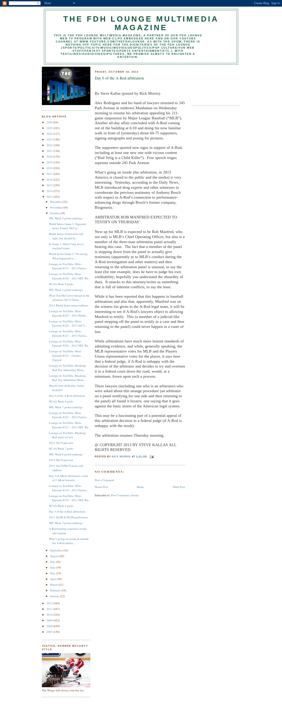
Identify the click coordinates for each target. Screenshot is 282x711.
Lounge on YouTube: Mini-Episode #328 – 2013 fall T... (68, 323)
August (54, 556)
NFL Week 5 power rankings (66, 523)
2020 (49, 157)
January (55, 596)
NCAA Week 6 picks (61, 506)
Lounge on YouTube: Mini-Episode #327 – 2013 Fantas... (68, 333)
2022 (49, 145)
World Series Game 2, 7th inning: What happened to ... (68, 256)
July (53, 562)
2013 (49, 197)
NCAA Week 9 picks (61, 284)
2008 (49, 626)
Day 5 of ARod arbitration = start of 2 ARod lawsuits (68, 478)
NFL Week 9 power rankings (66, 218)
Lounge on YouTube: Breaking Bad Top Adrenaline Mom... (67, 368)
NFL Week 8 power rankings (66, 290)
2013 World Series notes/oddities (68, 305)
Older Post (179, 487)
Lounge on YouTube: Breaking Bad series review (67, 435)
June (53, 567)
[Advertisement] (211, 83)
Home (140, 487)
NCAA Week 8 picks (61, 401)
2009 (49, 620)
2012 (49, 603)
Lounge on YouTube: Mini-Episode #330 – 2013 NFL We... (69, 276)
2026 (49, 122)
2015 (49, 185)
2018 (49, 168)
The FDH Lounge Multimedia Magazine (141, 23)
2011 (49, 609)
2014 (49, 191)
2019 (49, 162)
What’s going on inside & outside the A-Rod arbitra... (69, 541)
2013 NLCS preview (61, 460)
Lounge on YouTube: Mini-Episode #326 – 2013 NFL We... (69, 343)
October (55, 213)
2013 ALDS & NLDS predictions (68, 517)
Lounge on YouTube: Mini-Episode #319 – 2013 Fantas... (68, 488)
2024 (49, 134)
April (53, 579)
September (56, 550)
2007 (49, 632)
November (56, 207)
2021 (49, 151)
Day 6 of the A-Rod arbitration (67, 396)
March (54, 585)
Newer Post (101, 487)
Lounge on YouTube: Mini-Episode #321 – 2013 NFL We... (69, 425)
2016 (49, 179)
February (55, 590)
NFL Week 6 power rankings (66, 454)
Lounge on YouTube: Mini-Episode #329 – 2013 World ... (68, 313)
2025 (49, 128)
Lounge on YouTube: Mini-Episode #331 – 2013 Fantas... (68, 266)
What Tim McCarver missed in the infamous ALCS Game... (69, 298)
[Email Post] (152, 456)
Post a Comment (104, 480)
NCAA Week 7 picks (61, 449)
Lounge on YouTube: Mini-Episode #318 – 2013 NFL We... (69, 498)
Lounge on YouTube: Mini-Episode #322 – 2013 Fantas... (68, 415)
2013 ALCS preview (61, 443)
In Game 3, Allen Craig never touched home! (66, 246)
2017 (49, 174)
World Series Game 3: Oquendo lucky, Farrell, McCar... (67, 226)
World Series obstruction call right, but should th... (66, 236)
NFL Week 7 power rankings (66, 407)
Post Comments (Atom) (125, 495)
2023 (49, 139)
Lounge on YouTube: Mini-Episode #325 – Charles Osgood (65, 355)
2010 (49, 615)
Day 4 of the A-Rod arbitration (67, 511)
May (53, 573)
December (56, 202)
